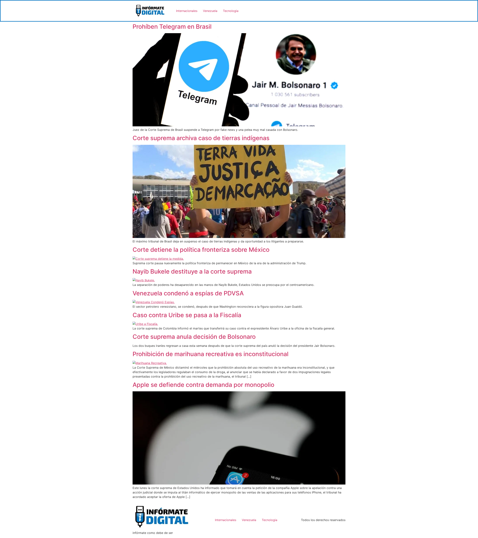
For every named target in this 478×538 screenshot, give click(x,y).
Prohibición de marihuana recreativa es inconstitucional (210, 354)
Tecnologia (230, 11)
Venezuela (210, 11)
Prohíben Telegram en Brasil (172, 26)
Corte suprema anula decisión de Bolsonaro (194, 336)
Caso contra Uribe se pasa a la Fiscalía (187, 315)
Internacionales (186, 11)
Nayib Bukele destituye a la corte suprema (192, 271)
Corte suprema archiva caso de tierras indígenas (201, 138)
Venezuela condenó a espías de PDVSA (188, 293)
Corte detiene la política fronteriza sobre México (201, 249)
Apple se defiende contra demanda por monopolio (203, 384)
